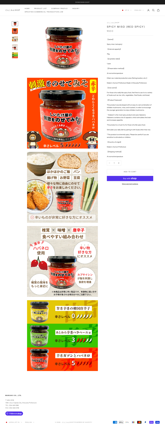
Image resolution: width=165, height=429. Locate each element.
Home (27, 8)
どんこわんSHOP (113, 22)
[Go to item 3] (15, 39)
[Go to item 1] (15, 23)
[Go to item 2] (15, 31)
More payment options (130, 184)
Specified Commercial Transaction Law (44, 12)
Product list (40, 8)
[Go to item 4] (15, 47)
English (138, 10)
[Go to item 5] (15, 55)
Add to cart (130, 171)
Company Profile (59, 8)
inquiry (75, 8)
